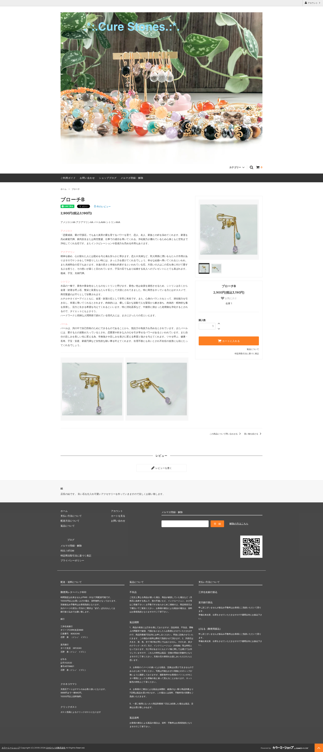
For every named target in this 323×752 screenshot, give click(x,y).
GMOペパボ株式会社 (55, 747)
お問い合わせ (87, 177)
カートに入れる (230, 341)
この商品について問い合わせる (223, 434)
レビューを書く (163, 468)
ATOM (70, 550)
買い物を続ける (251, 434)
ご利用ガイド (68, 177)
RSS (63, 550)
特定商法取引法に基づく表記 (76, 555)
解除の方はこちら (238, 523)
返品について (253, 349)
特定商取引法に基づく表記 (247, 353)
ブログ (70, 539)
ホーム (64, 189)
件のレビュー (102, 206)
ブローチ (76, 189)
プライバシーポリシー (72, 560)
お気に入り (230, 298)
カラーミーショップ (11, 747)
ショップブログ (108, 177)
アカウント (312, 3)
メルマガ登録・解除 (132, 177)
